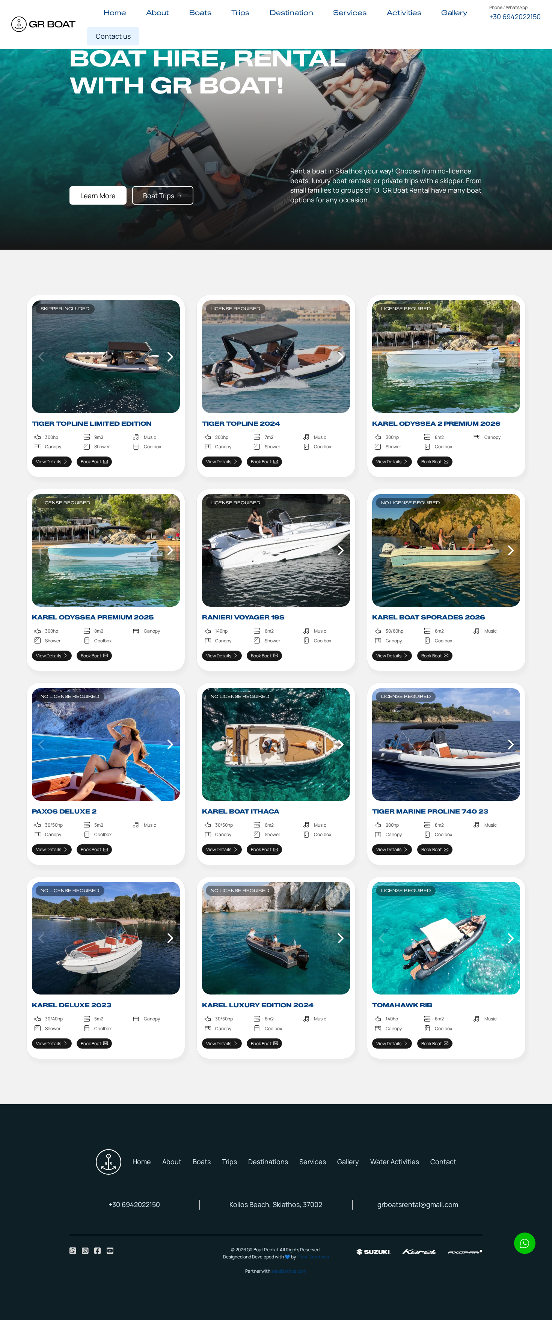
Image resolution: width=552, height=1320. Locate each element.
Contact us (113, 36)
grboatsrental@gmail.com (417, 1204)
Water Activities (394, 1161)
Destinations (268, 1161)
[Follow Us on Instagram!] (85, 1250)
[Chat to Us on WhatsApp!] (72, 1250)
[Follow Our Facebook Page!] (97, 1250)
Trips (240, 13)
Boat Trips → (162, 195)
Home (115, 13)
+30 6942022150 (515, 16)
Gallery (454, 13)
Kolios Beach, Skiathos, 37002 (275, 1204)
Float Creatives (313, 1257)
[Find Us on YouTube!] (110, 1250)
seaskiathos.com (288, 1271)
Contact (443, 1161)
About (157, 13)
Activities (404, 13)
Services (349, 13)
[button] (41, 356)
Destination (291, 13)
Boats (200, 13)
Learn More (98, 195)
